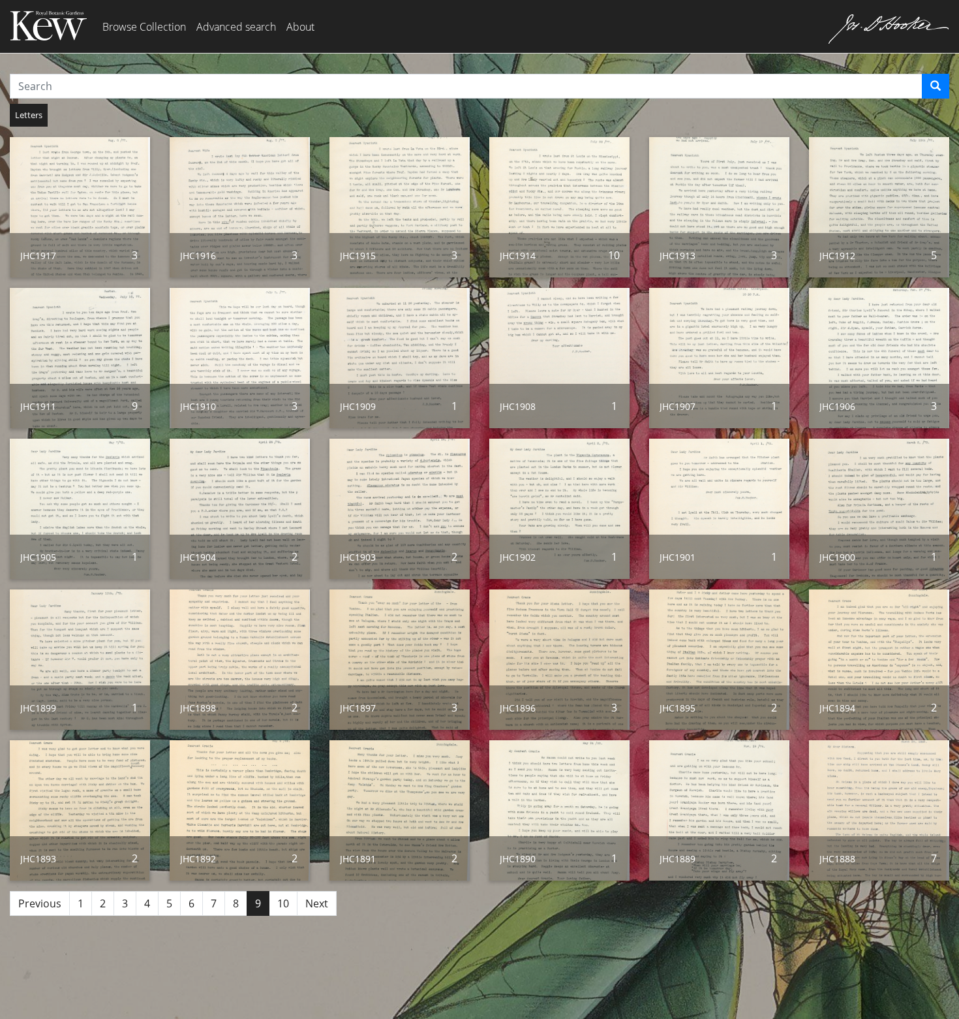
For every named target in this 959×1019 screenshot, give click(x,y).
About (300, 27)
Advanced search (236, 27)
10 (283, 903)
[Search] (935, 86)
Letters (28, 115)
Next (316, 903)
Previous (39, 903)
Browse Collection (144, 27)
